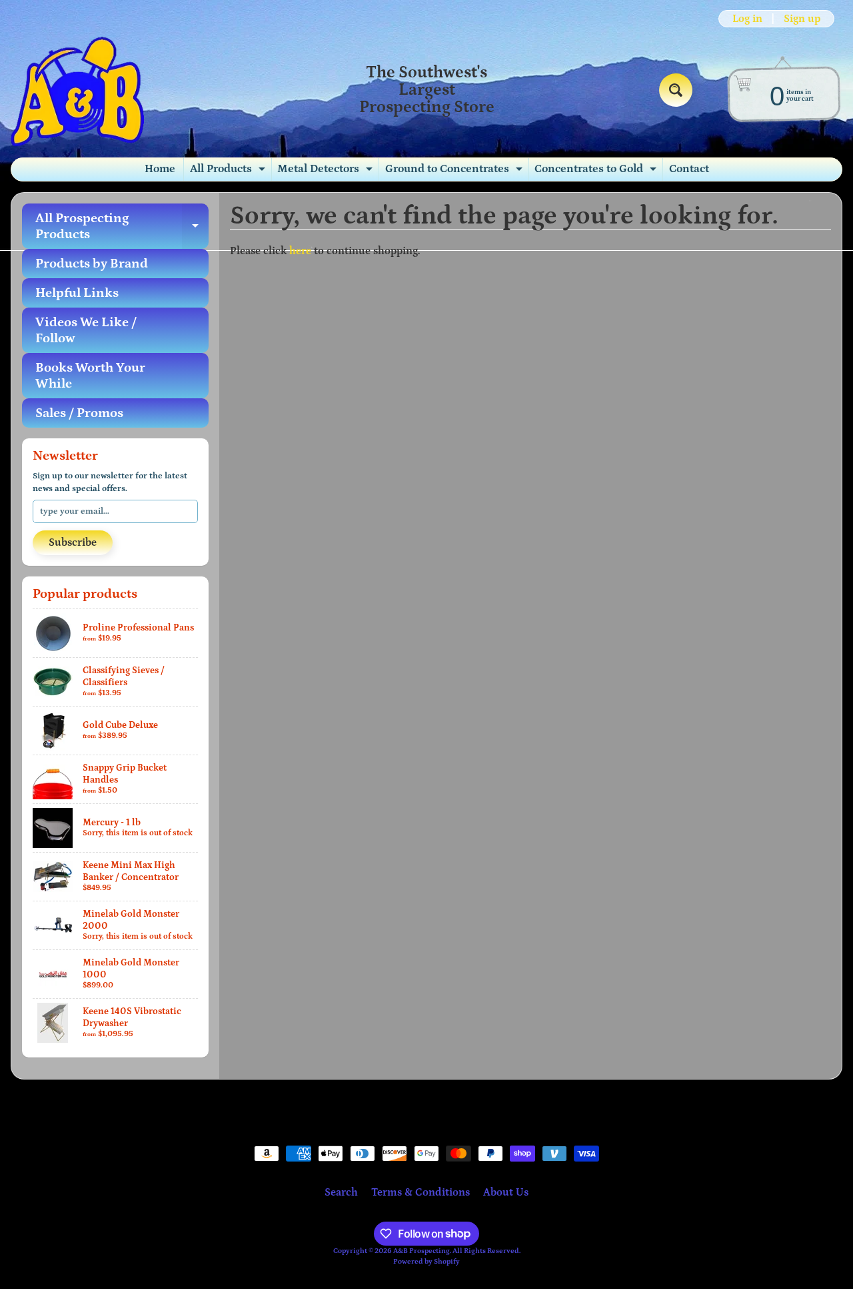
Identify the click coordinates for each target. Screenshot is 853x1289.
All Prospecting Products (122, 227)
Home (160, 168)
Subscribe (73, 542)
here (300, 251)
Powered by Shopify (426, 1261)
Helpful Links (77, 293)
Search (341, 1192)
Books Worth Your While (90, 375)
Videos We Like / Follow (86, 330)
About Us (505, 1192)
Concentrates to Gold (597, 171)
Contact (689, 168)
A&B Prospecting (421, 1250)
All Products (229, 171)
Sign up (802, 18)
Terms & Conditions (420, 1192)
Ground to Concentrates (455, 171)
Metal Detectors (326, 171)
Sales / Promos (79, 413)
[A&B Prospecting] (77, 90)
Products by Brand (91, 263)
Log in (747, 18)
